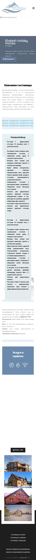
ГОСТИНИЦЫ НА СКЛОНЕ (18, 534)
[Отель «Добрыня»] (18, 480)
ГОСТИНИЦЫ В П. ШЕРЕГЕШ (18, 537)
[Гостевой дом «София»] (18, 502)
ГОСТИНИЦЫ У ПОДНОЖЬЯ (18, 540)
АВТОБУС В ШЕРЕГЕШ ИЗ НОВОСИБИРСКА (18, 549)
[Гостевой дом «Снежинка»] (18, 513)
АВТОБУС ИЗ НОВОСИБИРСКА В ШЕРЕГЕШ (18, 552)
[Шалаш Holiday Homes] (7, 121)
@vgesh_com (18, 450)
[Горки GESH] (18, 465)
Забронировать (9, 59)
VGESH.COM (23, 557)
